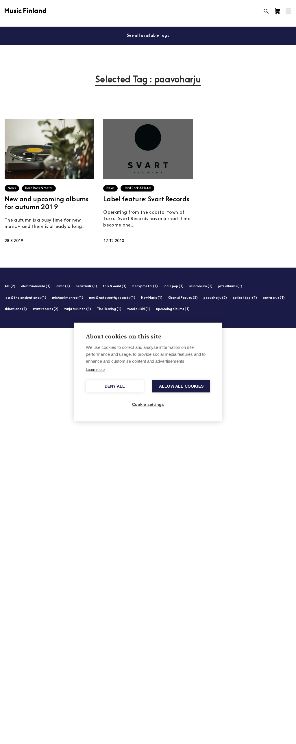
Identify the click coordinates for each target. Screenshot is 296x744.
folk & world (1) (115, 286)
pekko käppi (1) (245, 298)
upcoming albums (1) (173, 309)
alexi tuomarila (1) (36, 286)
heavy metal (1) (145, 286)
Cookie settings (148, 404)
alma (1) (63, 286)
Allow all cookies (181, 386)
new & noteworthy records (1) (112, 298)
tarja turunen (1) (77, 309)
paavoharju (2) (215, 298)
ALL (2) (10, 286)
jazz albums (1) (230, 286)
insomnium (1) (200, 286)
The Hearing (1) (109, 309)
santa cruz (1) (274, 298)
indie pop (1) (174, 286)
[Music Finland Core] (277, 11)
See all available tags (148, 36)
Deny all (115, 386)
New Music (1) (151, 298)
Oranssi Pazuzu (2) (183, 298)
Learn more (95, 369)
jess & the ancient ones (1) (25, 298)
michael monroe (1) (67, 298)
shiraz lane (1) (16, 309)
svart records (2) (45, 309)
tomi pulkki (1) (138, 309)
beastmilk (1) (86, 286)
